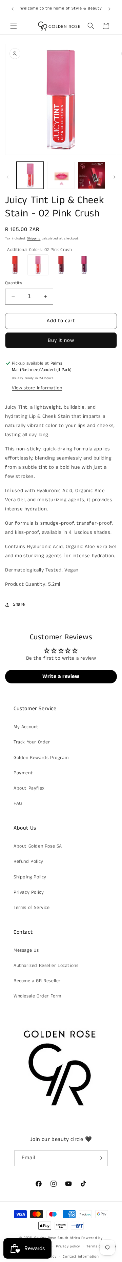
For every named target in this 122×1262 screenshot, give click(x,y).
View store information (37, 388)
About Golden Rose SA (38, 846)
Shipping (34, 238)
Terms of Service (32, 907)
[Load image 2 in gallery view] (60, 175)
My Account (26, 726)
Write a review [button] (60, 676)
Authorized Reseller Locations (46, 965)
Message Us (26, 950)
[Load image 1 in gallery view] (30, 175)
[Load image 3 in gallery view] (91, 175)
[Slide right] (114, 177)
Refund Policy (28, 861)
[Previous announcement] (12, 8)
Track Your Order (32, 742)
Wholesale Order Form (37, 996)
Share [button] (19, 604)
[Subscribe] (99, 1158)
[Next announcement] (109, 8)
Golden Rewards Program (41, 757)
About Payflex (29, 788)
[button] (13, 25)
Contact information (81, 1256)
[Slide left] (7, 177)
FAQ (18, 803)
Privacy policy (68, 1246)
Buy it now (61, 340)
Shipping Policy (30, 877)
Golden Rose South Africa (57, 1238)
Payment (23, 773)
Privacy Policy (29, 892)
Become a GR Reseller (37, 980)
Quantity (13, 283)
